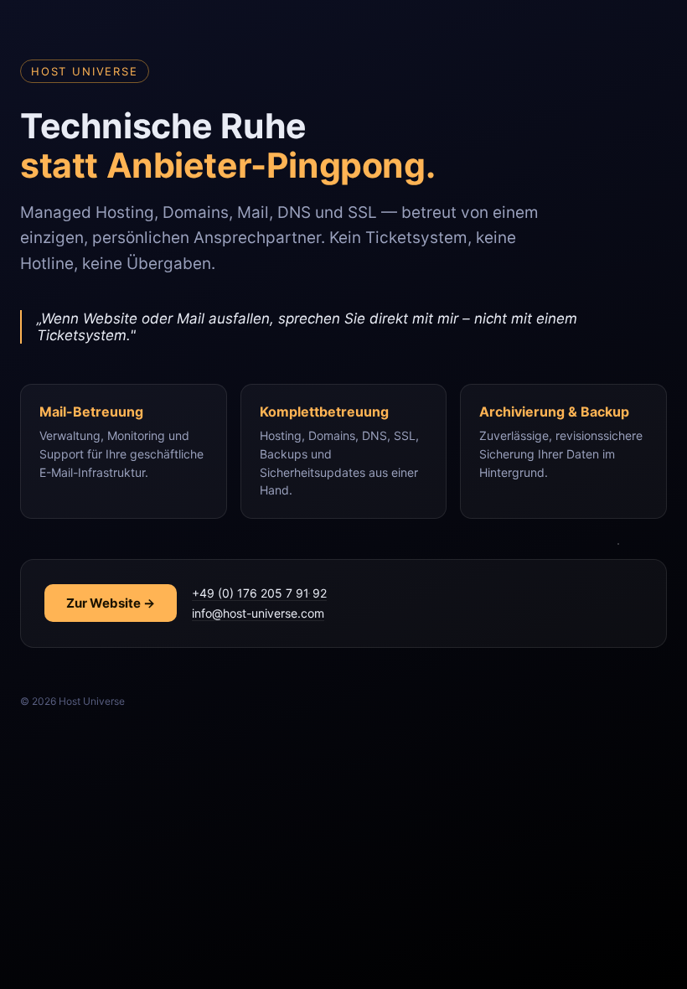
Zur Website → (110, 603)
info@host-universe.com (258, 613)
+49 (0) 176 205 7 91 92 (259, 593)
